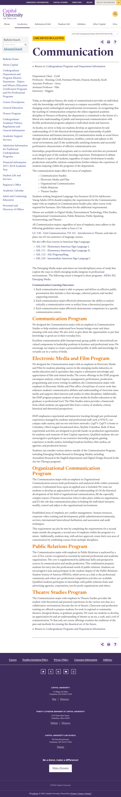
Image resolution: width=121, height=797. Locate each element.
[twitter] (43, 671)
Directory (77, 2)
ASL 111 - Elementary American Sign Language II (63, 250)
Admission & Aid (43, 24)
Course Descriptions (13, 102)
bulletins (35, 794)
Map (54, 699)
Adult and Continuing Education (14, 198)
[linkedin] (58, 671)
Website (54, 723)
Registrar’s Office (12, 185)
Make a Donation (60, 768)
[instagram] (73, 671)
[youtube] (66, 671)
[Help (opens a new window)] (115, 42)
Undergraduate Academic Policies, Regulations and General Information (14, 125)
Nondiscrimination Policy (35, 660)
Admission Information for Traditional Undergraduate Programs (15, 151)
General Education (13, 108)
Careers (13, 660)
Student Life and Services (12, 177)
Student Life (64, 24)
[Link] (13, 14)
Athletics (81, 24)
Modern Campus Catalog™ (81, 794)
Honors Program (12, 113)
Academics (22, 24)
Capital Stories (60, 2)
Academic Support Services (13, 138)
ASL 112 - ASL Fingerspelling (52, 254)
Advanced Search (13, 49)
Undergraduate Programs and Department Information (75, 66)
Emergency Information (37, 2)
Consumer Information (85, 660)
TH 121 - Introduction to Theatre (85, 233)
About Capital (10, 65)
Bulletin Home (11, 59)
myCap (89, 2)
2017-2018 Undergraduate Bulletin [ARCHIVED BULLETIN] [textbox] (92, 34)
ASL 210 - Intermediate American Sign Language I (63, 258)
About (7, 24)
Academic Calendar (13, 190)
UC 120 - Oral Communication (49, 233)
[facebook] (50, 671)
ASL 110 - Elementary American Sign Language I (62, 246)
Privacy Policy (61, 660)
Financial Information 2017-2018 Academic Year (14, 166)
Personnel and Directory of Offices (13, 207)
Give (115, 24)
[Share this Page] (102, 42)
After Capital (99, 24)
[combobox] (95, 34)
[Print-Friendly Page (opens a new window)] (108, 42)
